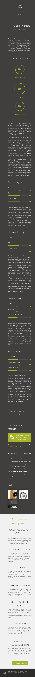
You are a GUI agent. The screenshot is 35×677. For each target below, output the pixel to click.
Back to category (21, 663)
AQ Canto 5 (19, 567)
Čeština (20, 14)
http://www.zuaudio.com (15, 446)
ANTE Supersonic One (19, 549)
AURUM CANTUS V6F (20, 623)
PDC (9, 674)
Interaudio (19, 435)
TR (15, 30)
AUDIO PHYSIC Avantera (19, 585)
